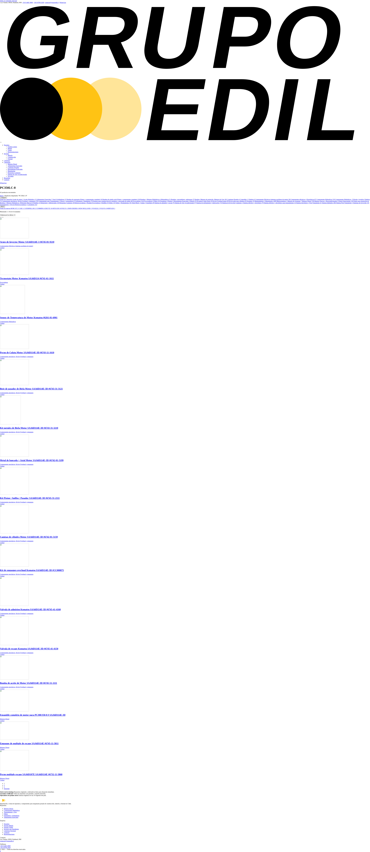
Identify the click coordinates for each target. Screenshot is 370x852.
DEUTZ (48, 208)
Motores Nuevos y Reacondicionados (326, 201)
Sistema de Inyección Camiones (232, 203)
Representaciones (13, 152)
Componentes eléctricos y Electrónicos (303, 199)
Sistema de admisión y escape (164, 203)
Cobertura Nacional (10, 831)
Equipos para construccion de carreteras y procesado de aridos (112, 201)
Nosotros (6, 145)
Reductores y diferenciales (50, 203)
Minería (10, 155)
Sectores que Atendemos (11, 829)
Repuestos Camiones (14, 173)
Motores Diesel (12, 164)
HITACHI (57, 208)
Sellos (112, 203)
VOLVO (103, 208)
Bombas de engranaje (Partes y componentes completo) (84, 199)
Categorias (7, 162)
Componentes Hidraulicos (325, 199)
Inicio (1, 196)
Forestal (10, 159)
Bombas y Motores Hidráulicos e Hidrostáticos (155, 199)
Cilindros (251, 199)
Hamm (170, 201)
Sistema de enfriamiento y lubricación (209, 203)
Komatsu (250, 201)
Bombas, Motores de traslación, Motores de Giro (211, 199)
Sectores (6, 154)
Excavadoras (138, 201)
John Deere (208, 201)
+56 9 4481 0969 (27, 2)
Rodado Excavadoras (94, 203)
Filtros (156, 201)
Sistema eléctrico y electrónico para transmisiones (280, 203)
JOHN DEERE (73, 208)
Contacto (6, 180)
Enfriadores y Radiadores (11, 815)
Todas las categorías (6, 199)
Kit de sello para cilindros (237, 201)
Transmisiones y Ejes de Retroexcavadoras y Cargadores (18, 204)
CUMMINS (40, 208)
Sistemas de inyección (361, 203)
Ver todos (10, 176)
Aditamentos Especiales (15, 166)
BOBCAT (14, 208)
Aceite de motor (17, 199)
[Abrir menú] (1, 142)
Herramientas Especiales (15, 169)
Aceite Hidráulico (30, 199)
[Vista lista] (2, 217)
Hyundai (200, 201)
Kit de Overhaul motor (221, 201)
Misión (10, 148)
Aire (54, 199)
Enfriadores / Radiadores (83, 201)
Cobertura (7, 160)
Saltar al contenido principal (8, 1)
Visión (10, 150)
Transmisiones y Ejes (10, 812)
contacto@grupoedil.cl (52, 2)
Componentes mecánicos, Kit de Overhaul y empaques (20, 201)
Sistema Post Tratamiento (344, 203)
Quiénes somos (12, 147)
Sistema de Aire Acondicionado (17, 174)
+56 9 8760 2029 (39, 2)
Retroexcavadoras (81, 203)
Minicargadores (282, 201)
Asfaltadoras (61, 199)
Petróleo (36, 203)
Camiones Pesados (13, 167)
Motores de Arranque (295, 201)
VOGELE (95, 208)
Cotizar (2, 248)
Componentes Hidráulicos (12, 810)
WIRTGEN (111, 208)
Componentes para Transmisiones (49, 201)
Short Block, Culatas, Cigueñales (143, 203)
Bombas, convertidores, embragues (182, 199)
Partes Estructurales (346, 201)
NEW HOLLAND (85, 208)
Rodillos (105, 203)
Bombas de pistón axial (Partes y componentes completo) (121, 199)
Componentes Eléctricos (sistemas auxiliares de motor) (272, 199)
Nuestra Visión (8, 827)
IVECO (64, 208)
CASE (21, 208)
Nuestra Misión (8, 825)
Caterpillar (244, 199)
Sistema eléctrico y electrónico (253, 203)
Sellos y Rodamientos (124, 203)
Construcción (12, 157)
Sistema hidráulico (329, 203)
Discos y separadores (67, 201)
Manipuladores (260, 201)
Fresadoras (164, 201)
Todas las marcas (5, 208)
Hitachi (193, 201)
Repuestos (7, 178)
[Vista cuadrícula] (1, 217)
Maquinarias (11, 171)
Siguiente (7, 788)
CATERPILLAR (30, 208)
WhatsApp (62, 2)
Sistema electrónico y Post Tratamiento (309, 203)
